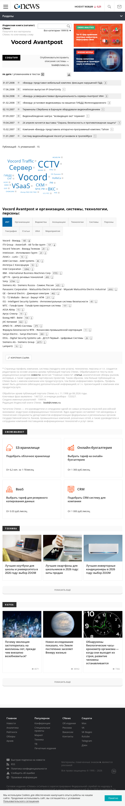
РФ (51, 182)
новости (36, 374)
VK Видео (87, 732)
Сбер (51, 170)
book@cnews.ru (60, 65)
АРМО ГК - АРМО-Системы (17, 325)
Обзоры (11, 736)
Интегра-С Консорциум (16, 264)
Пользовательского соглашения (21, 801)
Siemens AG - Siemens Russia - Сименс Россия (28, 285)
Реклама (67, 727)
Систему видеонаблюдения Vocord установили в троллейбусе (57, 136)
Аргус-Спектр (10, 313)
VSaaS (21, 185)
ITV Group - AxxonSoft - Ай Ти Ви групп (24, 244)
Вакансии (67, 732)
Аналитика (13, 727)
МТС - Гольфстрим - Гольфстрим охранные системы (32, 305)
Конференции (42, 723)
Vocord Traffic (20, 161)
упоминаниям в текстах (27, 74)
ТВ (36, 743)
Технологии (77, 221)
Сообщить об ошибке (23, 773)
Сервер (20, 167)
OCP (5, 188)
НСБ (55, 193)
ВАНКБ (40, 170)
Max (84, 723)
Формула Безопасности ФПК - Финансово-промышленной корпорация (42, 329)
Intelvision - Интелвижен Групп (20, 252)
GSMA (6, 185)
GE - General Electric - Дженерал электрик (26, 293)
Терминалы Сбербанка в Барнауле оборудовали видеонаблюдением (62, 109)
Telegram (87, 740)
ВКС (52, 189)
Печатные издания (45, 748)
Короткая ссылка (20, 357)
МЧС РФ (40, 189)
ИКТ (7, 221)
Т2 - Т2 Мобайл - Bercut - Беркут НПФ (23, 297)
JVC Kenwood (10, 321)
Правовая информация (24, 777)
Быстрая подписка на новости (28, 759)
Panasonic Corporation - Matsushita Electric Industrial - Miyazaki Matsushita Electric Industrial (54, 289)
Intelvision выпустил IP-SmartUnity (42, 89)
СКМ (40, 185)
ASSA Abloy (9, 309)
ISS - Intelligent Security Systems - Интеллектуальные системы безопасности (45, 301)
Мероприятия (52, 231)
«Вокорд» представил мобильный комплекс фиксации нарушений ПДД (63, 82)
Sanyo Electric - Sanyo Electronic (20, 333)
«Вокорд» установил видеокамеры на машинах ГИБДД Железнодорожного (64, 102)
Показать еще (62, 589)
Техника (39, 739)
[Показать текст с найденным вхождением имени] (43, 74)
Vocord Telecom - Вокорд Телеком (21, 248)
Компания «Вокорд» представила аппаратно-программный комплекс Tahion (66, 129)
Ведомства (41, 221)
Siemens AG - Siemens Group (19, 342)
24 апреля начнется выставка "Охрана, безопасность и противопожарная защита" (69, 122)
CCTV (48, 164)
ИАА (37, 231)
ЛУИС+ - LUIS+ (10, 256)
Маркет (39, 735)
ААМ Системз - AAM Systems (18, 260)
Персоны (109, 221)
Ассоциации (59, 221)
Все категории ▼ (57, 30)
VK (83, 727)
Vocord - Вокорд (11, 240)
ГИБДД (8, 175)
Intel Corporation (12, 269)
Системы (94, 221)
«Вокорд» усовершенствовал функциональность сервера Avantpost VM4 (63, 96)
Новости (11, 723)
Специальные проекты (42, 729)
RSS (13, 764)
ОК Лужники (56, 174)
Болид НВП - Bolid (12, 317)
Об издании (69, 723)
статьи (78, 374)
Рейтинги (12, 732)
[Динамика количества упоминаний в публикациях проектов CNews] (69, 74)
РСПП (6, 182)
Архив (10, 740)
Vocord (33, 176)
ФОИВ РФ (56, 157)
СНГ (9, 178)
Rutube (86, 736)
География (11, 231)
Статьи (26, 231)
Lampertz (8, 346)
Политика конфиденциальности (29, 768)
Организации (22, 221)
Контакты (67, 736)
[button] (109, 7)
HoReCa (56, 178)
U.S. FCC (46, 193)
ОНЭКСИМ (10, 191)
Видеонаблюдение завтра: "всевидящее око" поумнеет (54, 116)
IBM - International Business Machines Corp (27, 273)
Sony (5, 281)
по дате (6, 74)
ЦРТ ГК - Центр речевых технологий (23, 277)
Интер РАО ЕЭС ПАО (29, 192)
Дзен (84, 745)
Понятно (113, 798)
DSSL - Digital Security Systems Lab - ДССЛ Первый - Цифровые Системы (43, 338)
